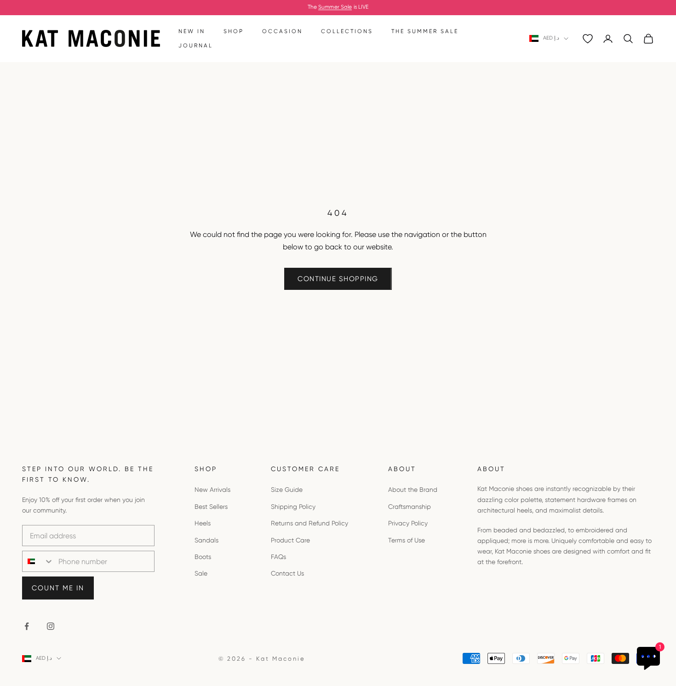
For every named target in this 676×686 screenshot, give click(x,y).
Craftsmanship (409, 506)
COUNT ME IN (58, 588)
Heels (203, 523)
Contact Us (287, 573)
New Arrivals (212, 489)
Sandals (206, 540)
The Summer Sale (424, 31)
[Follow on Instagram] (50, 626)
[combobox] (38, 561)
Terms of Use (406, 540)
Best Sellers (211, 506)
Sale (201, 573)
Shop (233, 31)
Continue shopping (338, 279)
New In (191, 31)
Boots (203, 556)
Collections (347, 31)
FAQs (278, 556)
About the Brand (412, 489)
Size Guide (287, 489)
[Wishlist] (587, 38)
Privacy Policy (408, 523)
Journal (195, 45)
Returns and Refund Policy (309, 523)
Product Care (290, 540)
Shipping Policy (293, 506)
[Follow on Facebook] (26, 626)
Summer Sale (335, 7)
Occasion (282, 31)
